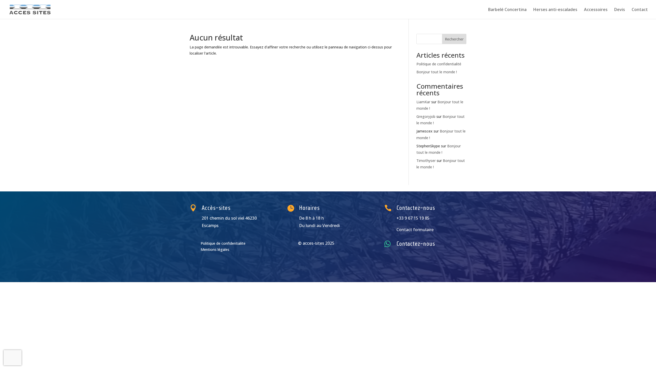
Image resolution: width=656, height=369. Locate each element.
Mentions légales (215, 249)
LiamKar (423, 101)
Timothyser (426, 160)
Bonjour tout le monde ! (436, 71)
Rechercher (454, 39)
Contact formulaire (415, 229)
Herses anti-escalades (555, 10)
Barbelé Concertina (507, 10)
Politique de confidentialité (438, 63)
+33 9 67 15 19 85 (412, 218)
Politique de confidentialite (223, 243)
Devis (619, 10)
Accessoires (596, 10)
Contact (640, 10)
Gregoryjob (425, 116)
